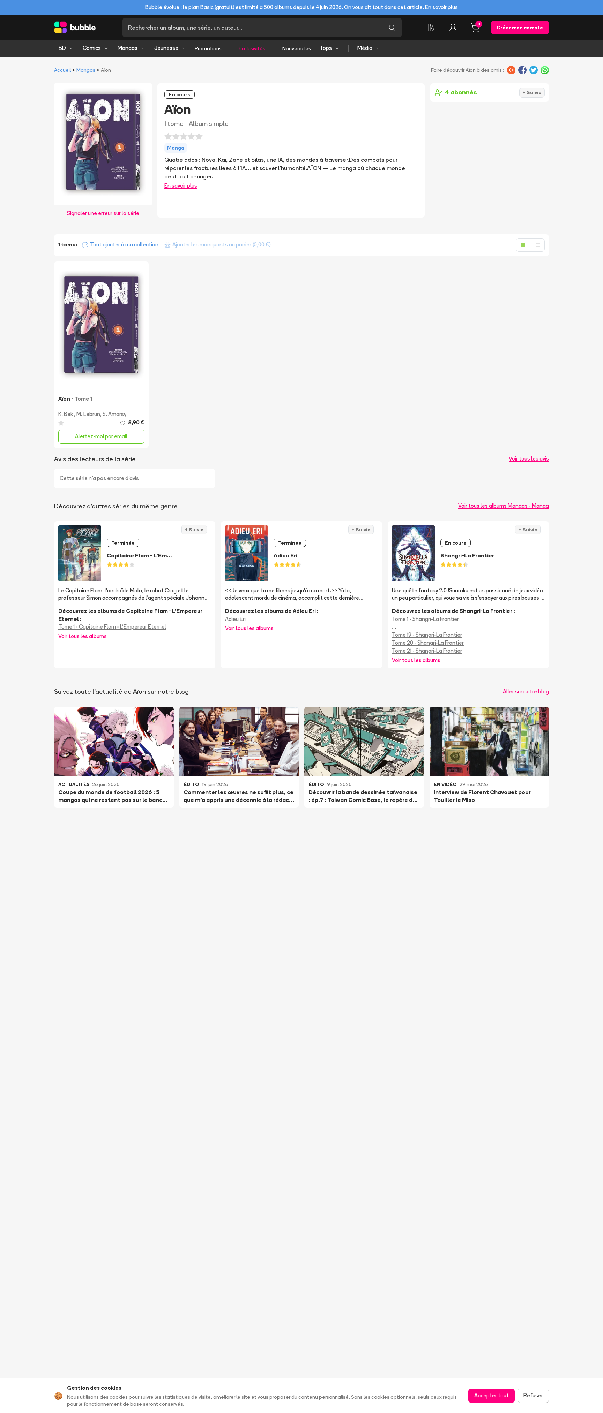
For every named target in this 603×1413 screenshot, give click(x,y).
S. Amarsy (114, 414)
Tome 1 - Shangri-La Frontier (425, 619)
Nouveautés (296, 48)
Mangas (127, 48)
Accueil (62, 70)
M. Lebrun (88, 414)
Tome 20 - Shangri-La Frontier (428, 642)
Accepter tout (491, 1395)
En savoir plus (441, 7)
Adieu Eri (235, 619)
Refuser (533, 1395)
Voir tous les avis (529, 458)
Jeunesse (166, 48)
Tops (326, 48)
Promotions (208, 48)
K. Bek (66, 414)
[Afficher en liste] (537, 245)
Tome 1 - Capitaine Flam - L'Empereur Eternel (112, 626)
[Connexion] (453, 28)
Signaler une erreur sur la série (103, 213)
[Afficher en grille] (523, 245)
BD (62, 48)
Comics (92, 48)
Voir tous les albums (82, 636)
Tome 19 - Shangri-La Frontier (427, 634)
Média (364, 48)
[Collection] (431, 28)
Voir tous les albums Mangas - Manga (503, 505)
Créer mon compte (520, 27)
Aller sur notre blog (526, 691)
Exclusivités (252, 48)
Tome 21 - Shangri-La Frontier (427, 650)
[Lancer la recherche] (392, 27)
